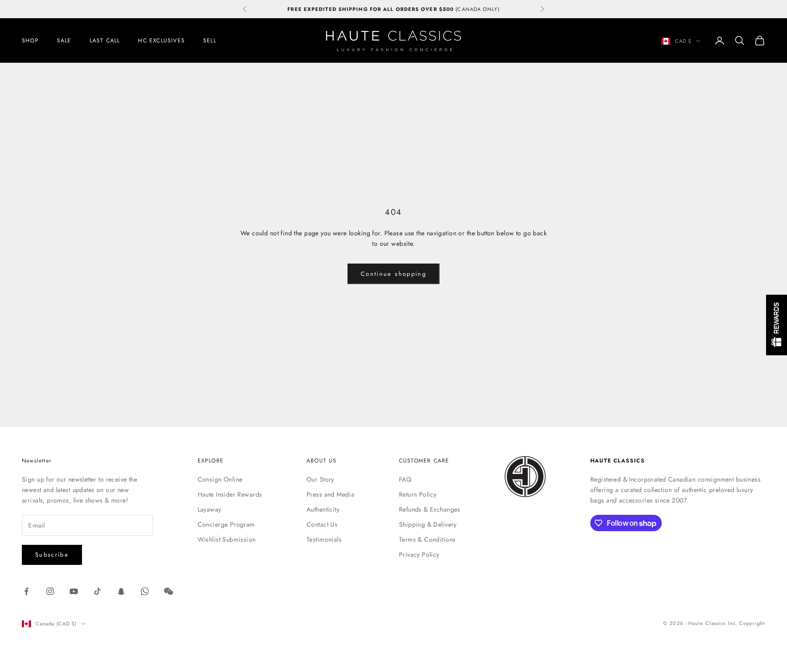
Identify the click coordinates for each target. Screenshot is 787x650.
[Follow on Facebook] (26, 591)
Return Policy (417, 494)
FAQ (405, 479)
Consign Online (220, 479)
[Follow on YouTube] (73, 591)
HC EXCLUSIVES (161, 40)
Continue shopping (393, 273)
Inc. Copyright (746, 623)
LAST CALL (105, 40)
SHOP (30, 40)
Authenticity (323, 509)
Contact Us (322, 524)
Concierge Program (226, 524)
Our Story (320, 479)
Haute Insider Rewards (230, 494)
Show (776, 325)
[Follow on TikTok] (97, 591)
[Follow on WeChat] (168, 591)
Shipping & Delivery (428, 524)
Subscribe (52, 554)
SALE (64, 40)
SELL (209, 40)
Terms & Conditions (427, 539)
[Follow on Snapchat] (121, 591)
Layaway (209, 509)
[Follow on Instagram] (50, 591)
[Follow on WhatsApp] (144, 591)
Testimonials (324, 539)
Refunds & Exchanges (429, 509)
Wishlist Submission (227, 539)
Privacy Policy (419, 554)
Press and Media (330, 494)
